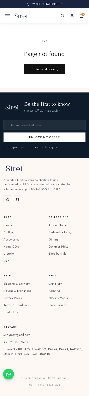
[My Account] (72, 16)
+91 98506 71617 (16, 342)
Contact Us (11, 312)
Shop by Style (57, 253)
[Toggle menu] (7, 16)
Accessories (11, 239)
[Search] (62, 16)
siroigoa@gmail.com (17, 335)
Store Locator (58, 305)
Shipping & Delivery (17, 284)
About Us (54, 291)
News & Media (58, 298)
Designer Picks (58, 246)
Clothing (9, 232)
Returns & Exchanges (17, 291)
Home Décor (12, 246)
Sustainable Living (60, 232)
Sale (6, 261)
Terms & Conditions (17, 305)
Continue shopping (44, 69)
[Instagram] (7, 199)
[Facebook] (17, 199)
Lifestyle (9, 253)
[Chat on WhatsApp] (8, 374)
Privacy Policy (13, 298)
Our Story (55, 284)
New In (8, 225)
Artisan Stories (58, 225)
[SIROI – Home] (20, 16)
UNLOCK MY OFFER (44, 137)
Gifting (53, 239)
